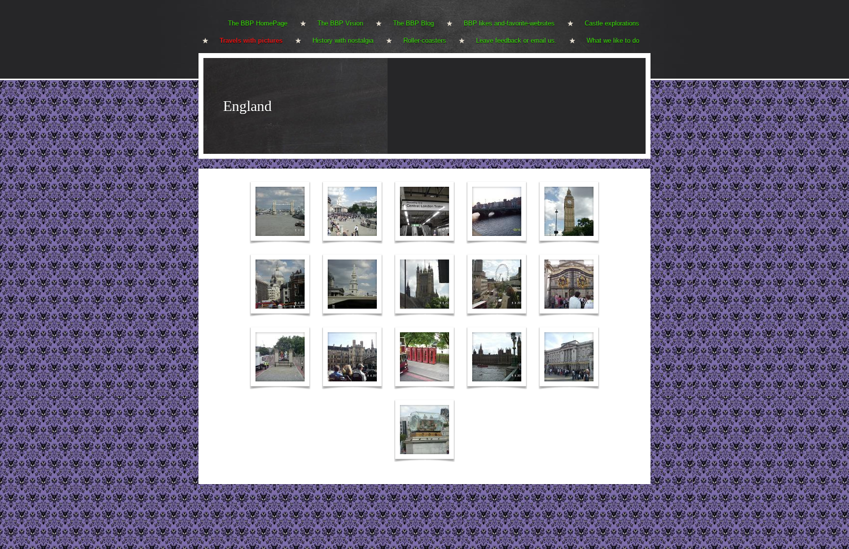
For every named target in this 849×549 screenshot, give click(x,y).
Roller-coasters (424, 40)
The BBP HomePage (257, 23)
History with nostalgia (342, 40)
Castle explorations (612, 23)
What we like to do (613, 40)
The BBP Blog (413, 23)
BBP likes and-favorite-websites (509, 23)
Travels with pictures (251, 40)
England (247, 106)
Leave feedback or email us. (516, 40)
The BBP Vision (340, 23)
